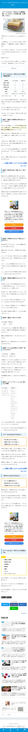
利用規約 (19, 728)
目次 (12, 68)
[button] (25, 360)
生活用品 (9, 597)
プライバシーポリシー (14, 723)
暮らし (4, 597)
